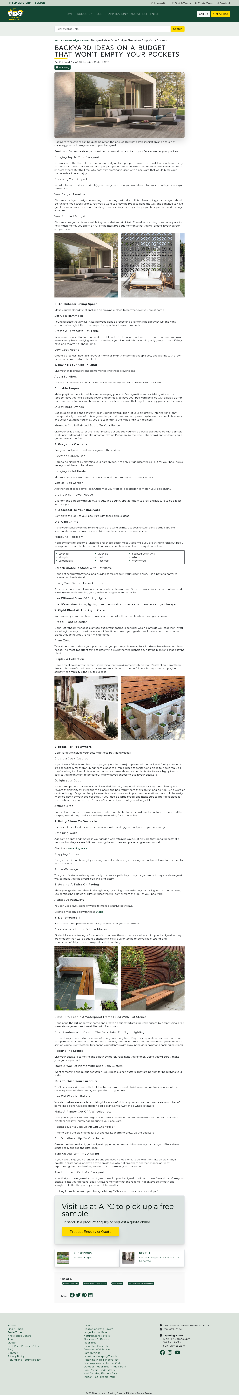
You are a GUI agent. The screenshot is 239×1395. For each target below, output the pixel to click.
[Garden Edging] (63, 1257)
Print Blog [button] (64, 67)
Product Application (110, 13)
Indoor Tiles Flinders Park (99, 1376)
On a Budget (117, 1283)
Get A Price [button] (220, 13)
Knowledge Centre (144, 13)
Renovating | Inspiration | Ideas (141, 1283)
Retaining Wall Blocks (97, 1349)
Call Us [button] (203, 13)
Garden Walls (92, 1352)
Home (69, 13)
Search (177, 28)
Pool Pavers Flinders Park (99, 1370)
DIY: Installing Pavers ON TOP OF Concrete (159, 1257)
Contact (224, 3)
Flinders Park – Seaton (28, 3)
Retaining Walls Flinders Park (101, 1359)
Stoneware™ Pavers (96, 1339)
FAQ (10, 1349)
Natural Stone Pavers (97, 1335)
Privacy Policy (16, 1356)
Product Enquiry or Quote (90, 1232)
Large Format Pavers (97, 1332)
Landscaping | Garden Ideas (95, 1283)
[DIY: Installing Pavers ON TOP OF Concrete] (128, 1257)
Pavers (88, 1325)
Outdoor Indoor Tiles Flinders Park (105, 1366)
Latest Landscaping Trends (100, 1356)
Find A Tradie (183, 3)
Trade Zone (205, 3)
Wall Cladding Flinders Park (100, 1373)
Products (82, 13)
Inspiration (161, 3)
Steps (99, 911)
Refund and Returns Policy (24, 1359)
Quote (12, 1342)
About (11, 1339)
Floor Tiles (90, 1342)
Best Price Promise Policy (23, 1346)
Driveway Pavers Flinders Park (102, 1363)
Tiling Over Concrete (96, 1346)
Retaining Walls (77, 848)
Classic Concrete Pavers (98, 1328)
